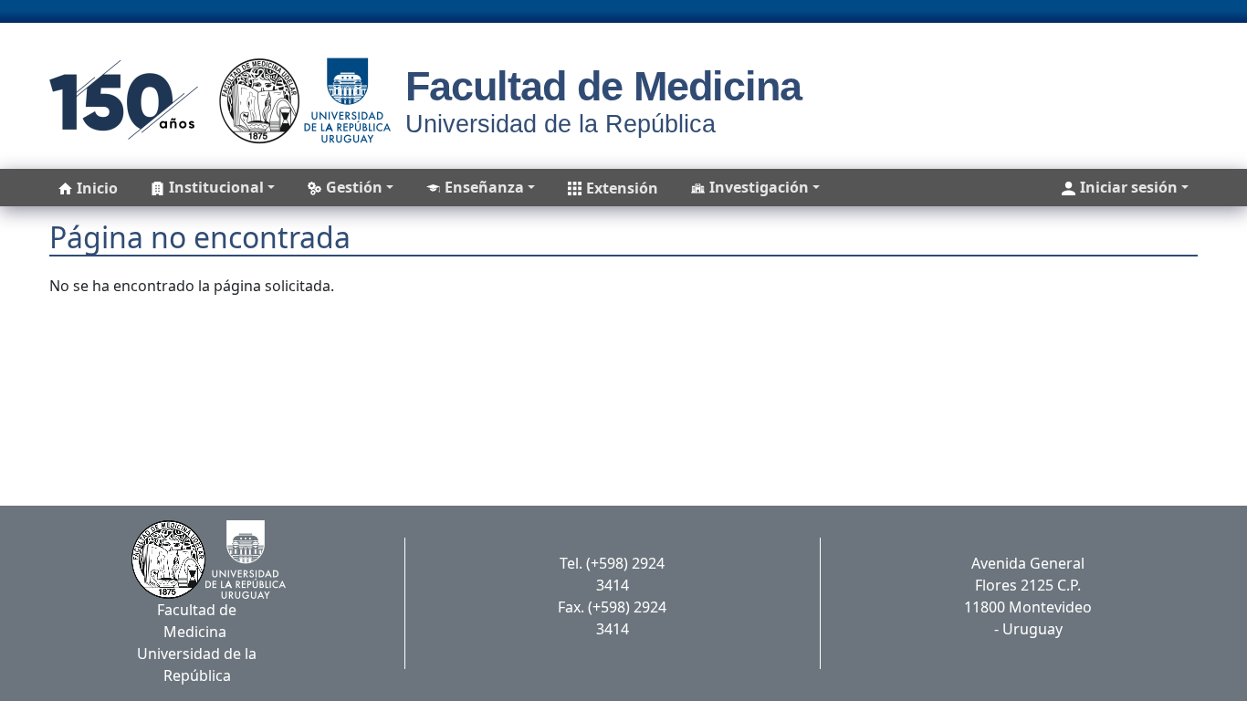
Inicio (97, 188)
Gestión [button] (354, 187)
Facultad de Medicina (603, 86)
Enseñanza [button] (484, 187)
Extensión (622, 188)
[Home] (214, 100)
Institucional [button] (216, 187)
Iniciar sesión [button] (1129, 187)
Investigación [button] (759, 187)
